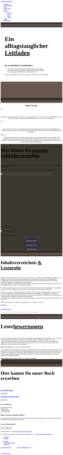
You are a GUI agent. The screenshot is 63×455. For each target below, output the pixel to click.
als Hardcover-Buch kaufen (31, 243)
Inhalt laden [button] (4, 305)
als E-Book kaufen (31, 239)
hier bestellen (4, 393)
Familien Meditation (6, 309)
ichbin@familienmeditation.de (24, 431)
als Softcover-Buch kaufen (31, 248)
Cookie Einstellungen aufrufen (43, 434)
